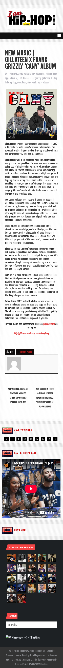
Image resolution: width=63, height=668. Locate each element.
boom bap (40, 73)
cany (55, 73)
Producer (44, 82)
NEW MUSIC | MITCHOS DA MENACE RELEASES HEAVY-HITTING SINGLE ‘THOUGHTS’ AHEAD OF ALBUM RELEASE (45, 398)
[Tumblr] (55, 439)
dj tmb (19, 78)
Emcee (26, 78)
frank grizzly (35, 78)
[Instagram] (25, 439)
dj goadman (10, 78)
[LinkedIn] (37, 439)
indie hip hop (10, 82)
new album (21, 82)
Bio (11, 352)
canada (49, 73)
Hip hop (54, 78)
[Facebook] (12, 439)
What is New (29, 73)
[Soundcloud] (49, 439)
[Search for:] (31, 624)
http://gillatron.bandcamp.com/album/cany (31, 333)
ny (38, 82)
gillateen (46, 78)
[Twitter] (6, 439)
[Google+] (18, 439)
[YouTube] (43, 439)
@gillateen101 (49, 324)
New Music (32, 82)
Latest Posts (26, 352)
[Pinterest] (31, 439)
